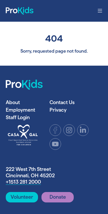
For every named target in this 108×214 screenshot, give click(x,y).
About (13, 102)
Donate (58, 197)
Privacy (58, 109)
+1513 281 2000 (23, 182)
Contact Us (62, 102)
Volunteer (22, 197)
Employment (20, 109)
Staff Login (18, 117)
